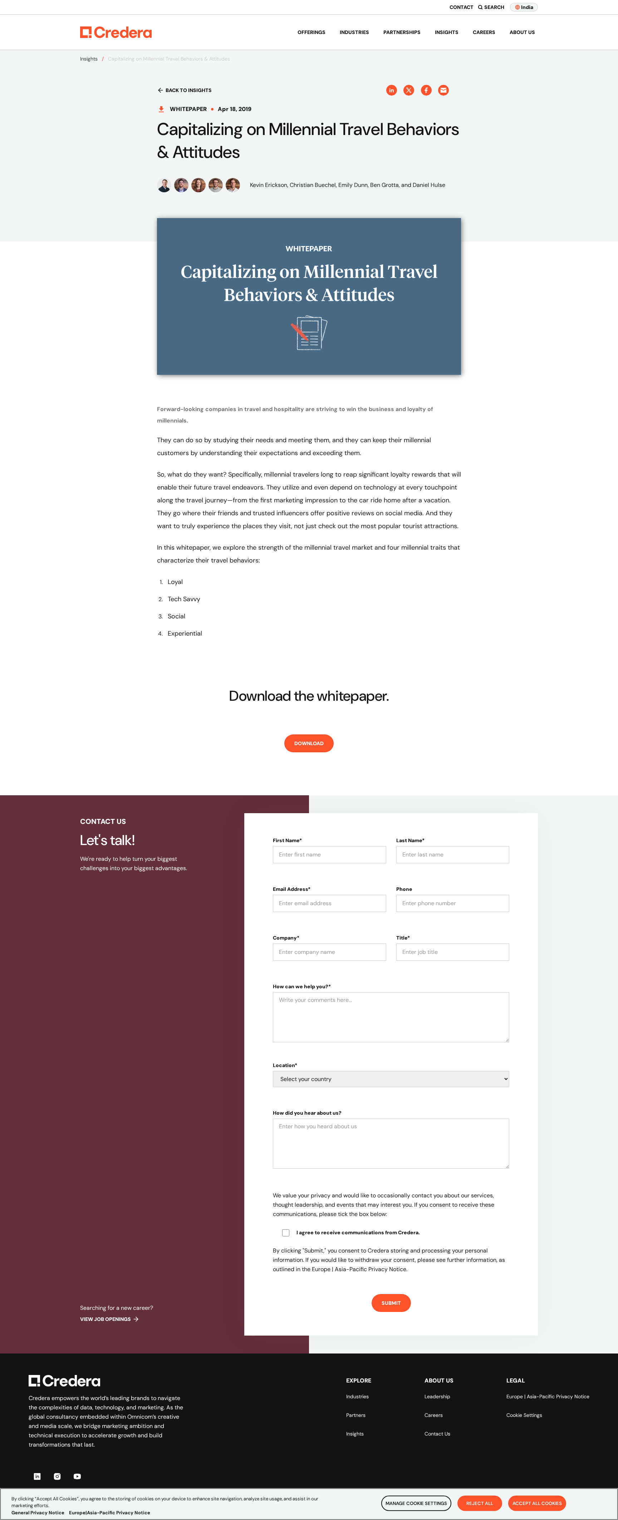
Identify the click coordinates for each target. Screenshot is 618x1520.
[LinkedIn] (37, 1476)
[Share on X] (408, 90)
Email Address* (291, 889)
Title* (403, 938)
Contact (462, 7)
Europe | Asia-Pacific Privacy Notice (547, 1396)
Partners (356, 1415)
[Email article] (443, 90)
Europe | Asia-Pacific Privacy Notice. (359, 1269)
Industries (354, 32)
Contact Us (437, 1433)
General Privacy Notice (37, 1513)
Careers (484, 32)
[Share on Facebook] (426, 90)
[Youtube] (77, 1476)
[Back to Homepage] (116, 32)
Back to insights (189, 90)
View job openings (105, 1319)
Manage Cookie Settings (416, 1503)
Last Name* (410, 840)
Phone (404, 889)
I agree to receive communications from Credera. (358, 1232)
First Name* (287, 840)
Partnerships (402, 32)
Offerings (311, 32)
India (527, 7)
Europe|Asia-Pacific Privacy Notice (109, 1513)
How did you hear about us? (307, 1113)
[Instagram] (57, 1476)
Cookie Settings (524, 1415)
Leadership (437, 1396)
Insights (446, 32)
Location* (285, 1065)
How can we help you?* (302, 986)
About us (522, 32)
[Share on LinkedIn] (391, 90)
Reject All (479, 1503)
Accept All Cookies (537, 1503)
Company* (286, 938)
